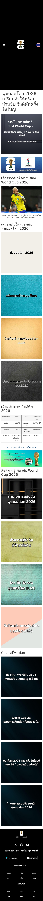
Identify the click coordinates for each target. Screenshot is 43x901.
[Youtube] (27, 844)
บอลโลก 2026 (21, 837)
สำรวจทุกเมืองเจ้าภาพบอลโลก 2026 (21, 447)
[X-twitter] (15, 844)
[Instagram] (21, 844)
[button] (4, 45)
